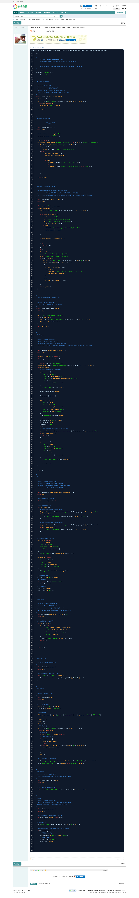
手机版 (85, 890)
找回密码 (124, 6)
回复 (33, 859)
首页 (15, 12)
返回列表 (123, 23)
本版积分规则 (120, 883)
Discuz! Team (22, 892)
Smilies (45, 870)
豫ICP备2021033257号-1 (119, 890)
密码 (96, 8)
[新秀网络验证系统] (20, 6)
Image (36, 870)
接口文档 (55, 12)
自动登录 (117, 6)
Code (43, 870)
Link (38, 870)
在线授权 (38, 12)
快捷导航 (119, 12)
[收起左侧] (27, 27)
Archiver (80, 890)
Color (33, 870)
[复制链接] (82, 27)
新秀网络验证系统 (13, 19)
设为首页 (15, 1)
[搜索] (61, 16)
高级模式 (105, 870)
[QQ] (72, 890)
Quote (40, 870)
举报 (122, 859)
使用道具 (117, 859)
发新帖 (16, 23)
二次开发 (44, 19)
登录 (42, 40)
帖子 (55, 16)
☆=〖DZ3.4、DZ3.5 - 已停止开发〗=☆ (30, 19)
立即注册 (124, 8)
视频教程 (47, 12)
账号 (96, 6)
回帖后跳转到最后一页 (44, 883)
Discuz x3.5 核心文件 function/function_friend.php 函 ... (62, 19)
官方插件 (30, 12)
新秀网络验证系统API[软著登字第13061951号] (100, 890)
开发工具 (63, 12)
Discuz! (21, 890)
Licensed (28, 890)
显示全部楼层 (50, 31)
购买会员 (22, 12)
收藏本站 (20, 1)
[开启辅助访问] (125, 1)
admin (16, 31)
